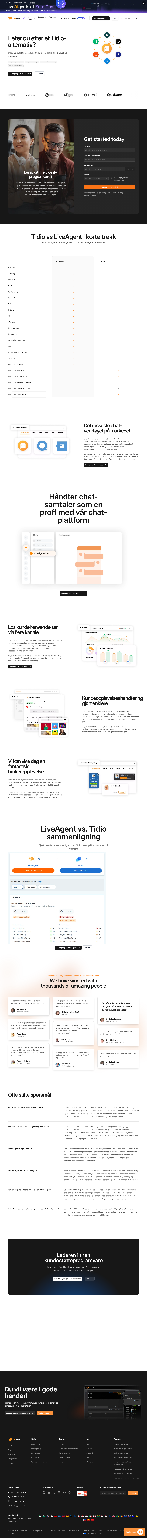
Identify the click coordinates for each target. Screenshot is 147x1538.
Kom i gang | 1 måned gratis (67, 948)
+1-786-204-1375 (18, 1501)
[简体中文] (92, 1520)
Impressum (63, 1462)
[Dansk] (51, 1516)
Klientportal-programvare (123, 1473)
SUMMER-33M (17, 11)
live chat (115, 441)
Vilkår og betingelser (58, 1530)
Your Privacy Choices (94, 1533)
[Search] (89, 18)
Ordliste (89, 1449)
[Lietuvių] (98, 1516)
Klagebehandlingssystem (123, 1469)
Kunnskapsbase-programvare (124, 1444)
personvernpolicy (90, 195)
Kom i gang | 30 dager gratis (20, 74)
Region (86, 175)
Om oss (61, 1444)
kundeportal (21, 648)
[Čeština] (48, 1516)
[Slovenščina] (133, 1516)
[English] (63, 1516)
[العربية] (40, 1516)
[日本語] (94, 1516)
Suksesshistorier (64, 1453)
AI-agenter (29, 18)
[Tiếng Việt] (88, 1520)
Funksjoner (12, 1454)
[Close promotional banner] (144, 3)
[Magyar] (86, 1516)
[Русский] (125, 1516)
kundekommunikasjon (92, 441)
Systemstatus (36, 1453)
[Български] (44, 1516)
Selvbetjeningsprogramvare (123, 1457)
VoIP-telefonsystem (121, 1453)
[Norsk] (110, 1516)
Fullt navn (87, 146)
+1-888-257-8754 (18, 1497)
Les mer (87, 948)
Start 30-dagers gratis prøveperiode (67, 1279)
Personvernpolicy (90, 1530)
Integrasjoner (12, 1459)
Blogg (88, 1444)
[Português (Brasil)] (117, 1516)
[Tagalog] (84, 1520)
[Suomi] (75, 1516)
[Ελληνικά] (59, 1516)
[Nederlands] (106, 1516)
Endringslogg (36, 1457)
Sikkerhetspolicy (74, 1530)
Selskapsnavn (89, 165)
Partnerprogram (64, 1457)
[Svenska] (137, 1516)
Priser (10, 1450)
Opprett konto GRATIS (110, 187)
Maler (88, 1457)
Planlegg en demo (44, 1413)
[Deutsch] (55, 1516)
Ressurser (52, 17)
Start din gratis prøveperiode (96, 465)
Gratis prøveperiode (101, 18)
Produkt (41, 17)
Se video (39, 74)
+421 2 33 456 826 (18, 1492)
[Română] (121, 1516)
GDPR (101, 1530)
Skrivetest (90, 1462)
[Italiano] (90, 1516)
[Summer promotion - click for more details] (73, 6)
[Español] (67, 1516)
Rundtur (11, 1463)
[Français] (79, 1516)
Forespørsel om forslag (39, 1462)
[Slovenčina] (129, 1516)
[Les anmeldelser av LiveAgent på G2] (82, 1493)
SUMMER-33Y (38, 11)
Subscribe (133, 1493)
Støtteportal (35, 1444)
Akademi (89, 1453)
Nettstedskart (112, 1530)
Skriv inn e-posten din (92, 156)
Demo (115, 18)
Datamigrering (36, 1449)
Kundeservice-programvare (123, 1449)
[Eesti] (71, 1516)
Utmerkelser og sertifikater (68, 1449)
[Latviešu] (102, 1516)
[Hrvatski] (82, 1516)
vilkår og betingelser (114, 193)
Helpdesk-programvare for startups (126, 1478)
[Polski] (113, 1516)
